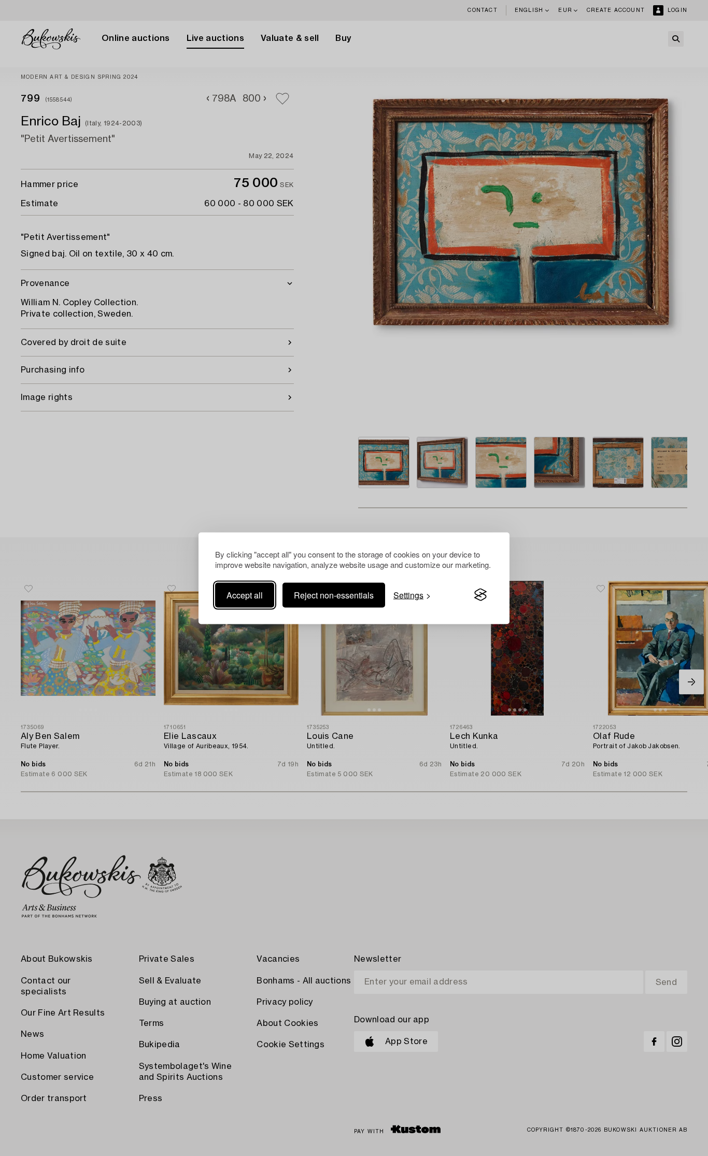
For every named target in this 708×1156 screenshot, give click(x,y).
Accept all (244, 595)
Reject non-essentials (334, 595)
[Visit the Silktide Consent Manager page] (480, 594)
